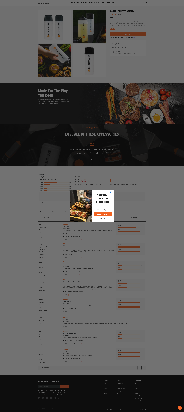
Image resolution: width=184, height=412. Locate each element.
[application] (180, 408)
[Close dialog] (111, 192)
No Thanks (102, 218)
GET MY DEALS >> (102, 214)
